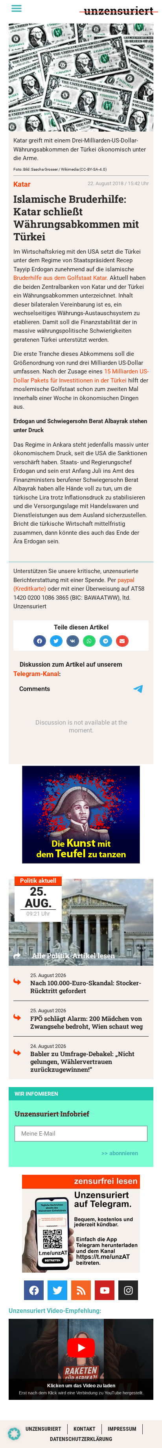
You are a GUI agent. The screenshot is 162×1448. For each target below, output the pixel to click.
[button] (16, 8)
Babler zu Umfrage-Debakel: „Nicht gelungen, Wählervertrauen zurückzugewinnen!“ (82, 1061)
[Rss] (81, 1290)
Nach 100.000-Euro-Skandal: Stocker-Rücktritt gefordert (85, 987)
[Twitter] (57, 1290)
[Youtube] (104, 1290)
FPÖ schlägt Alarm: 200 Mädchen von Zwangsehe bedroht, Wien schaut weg (86, 1022)
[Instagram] (128, 1290)
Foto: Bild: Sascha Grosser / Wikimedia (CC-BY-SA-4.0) (60, 169)
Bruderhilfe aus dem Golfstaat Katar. (60, 277)
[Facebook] (34, 1290)
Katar (22, 184)
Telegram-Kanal (36, 674)
